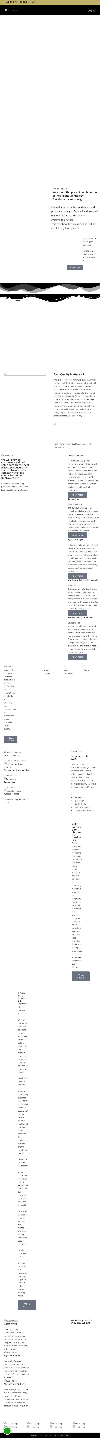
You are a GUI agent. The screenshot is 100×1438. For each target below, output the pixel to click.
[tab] (23, 1010)
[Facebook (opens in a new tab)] (86, 2)
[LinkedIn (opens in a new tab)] (93, 2)
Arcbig (68, 1435)
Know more (77, 494)
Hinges (72, 223)
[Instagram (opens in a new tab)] (90, 2)
